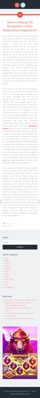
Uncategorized (9, 287)
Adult (6, 258)
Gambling (8, 269)
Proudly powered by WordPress (16, 391)
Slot (6, 285)
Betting (7, 261)
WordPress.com (24, 394)
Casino (7, 264)
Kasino (7, 274)
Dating (7, 266)
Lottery (7, 277)
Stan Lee (8, 226)
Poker (7, 282)
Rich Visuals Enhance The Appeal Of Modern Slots (19, 318)
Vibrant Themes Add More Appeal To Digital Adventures (21, 300)
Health (7, 271)
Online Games (9, 279)
